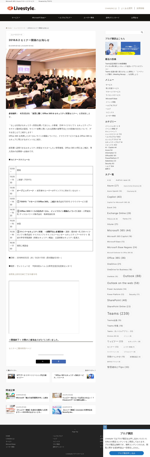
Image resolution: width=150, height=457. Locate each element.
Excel (111, 207)
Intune (112, 224)
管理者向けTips (118, 367)
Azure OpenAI (114, 191)
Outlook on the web (123, 283)
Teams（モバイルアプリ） (120, 331)
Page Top (75, 432)
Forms (127, 219)
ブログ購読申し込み (126, 453)
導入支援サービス (112, 88)
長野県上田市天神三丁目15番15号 (23, 274)
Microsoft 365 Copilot (119, 236)
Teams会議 (114, 320)
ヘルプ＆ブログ (112, 137)
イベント (127, 336)
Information (110, 153)
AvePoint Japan (123, 180)
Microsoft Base (116, 242)
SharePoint (117, 300)
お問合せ (103, 439)
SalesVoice (110, 161)
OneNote (112, 276)
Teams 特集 (115, 326)
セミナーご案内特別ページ (20, 348)
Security (109, 163)
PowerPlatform (112, 158)
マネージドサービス (113, 92)
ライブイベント (113, 352)
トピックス (110, 112)
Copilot (114, 196)
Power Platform (115, 294)
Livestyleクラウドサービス (75, 454)
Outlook (132, 276)
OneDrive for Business (119, 269)
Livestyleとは (111, 8)
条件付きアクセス (113, 362)
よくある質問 (126, 8)
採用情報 (140, 8)
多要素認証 (135, 357)
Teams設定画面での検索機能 (116, 64)
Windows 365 (113, 336)
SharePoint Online (119, 306)
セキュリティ (134, 341)
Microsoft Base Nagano (122, 247)
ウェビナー (115, 341)
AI (109, 180)
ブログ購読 (56, 444)
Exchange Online (119, 213)
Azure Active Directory (132, 186)
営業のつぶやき (116, 357)
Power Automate (117, 289)
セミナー (112, 347)
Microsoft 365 (119, 230)
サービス (8, 441)
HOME (8, 436)
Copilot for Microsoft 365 (118, 202)
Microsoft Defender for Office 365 (120, 252)
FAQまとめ (112, 219)
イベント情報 (111, 102)
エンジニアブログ (113, 139)
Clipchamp (131, 191)
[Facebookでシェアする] (59, 361)
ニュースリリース (16, 34)
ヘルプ (108, 109)
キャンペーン (110, 131)
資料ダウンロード (58, 447)
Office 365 (116, 257)
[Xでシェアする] (43, 361)
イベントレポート (112, 126)
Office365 (110, 155)
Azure (108, 150)
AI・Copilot (110, 147)
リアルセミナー (129, 352)
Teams (118, 313)
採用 (107, 169)
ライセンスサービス (113, 95)
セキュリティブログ (113, 142)
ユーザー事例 (129, 347)
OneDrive (114, 264)
